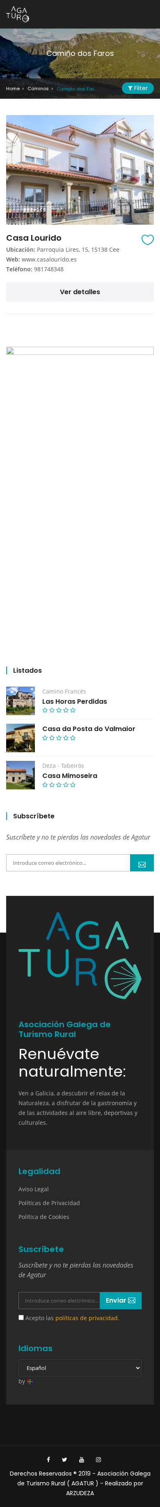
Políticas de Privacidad (49, 1203)
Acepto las (71, 1318)
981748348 (49, 269)
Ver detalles (80, 292)
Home (13, 88)
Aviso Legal (33, 1189)
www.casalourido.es (49, 259)
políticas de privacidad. (87, 1318)
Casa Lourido (34, 238)
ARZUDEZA (80, 1493)
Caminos (38, 88)
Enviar (142, 862)
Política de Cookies (43, 1217)
